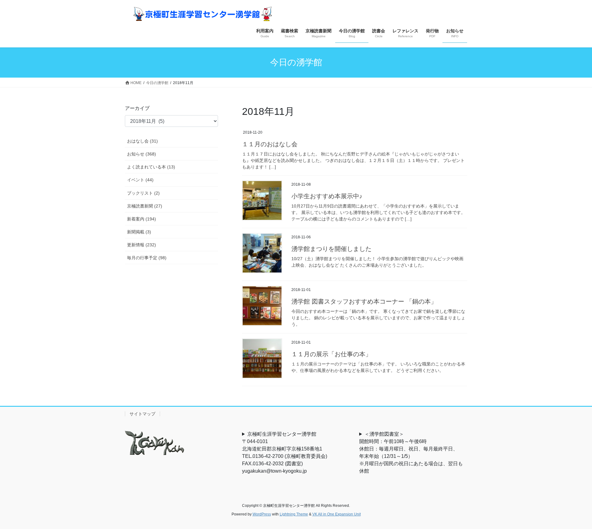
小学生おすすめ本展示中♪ (326, 196)
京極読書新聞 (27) (144, 206)
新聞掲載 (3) (139, 231)
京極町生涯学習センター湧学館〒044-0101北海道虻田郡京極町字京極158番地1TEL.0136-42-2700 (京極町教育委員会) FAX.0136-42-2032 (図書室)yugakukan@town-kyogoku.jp (287, 452)
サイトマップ (142, 413)
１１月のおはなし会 (270, 144)
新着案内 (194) (141, 218)
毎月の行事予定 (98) (146, 257)
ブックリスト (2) (143, 193)
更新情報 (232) (141, 244)
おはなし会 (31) (142, 141)
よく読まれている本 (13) (151, 166)
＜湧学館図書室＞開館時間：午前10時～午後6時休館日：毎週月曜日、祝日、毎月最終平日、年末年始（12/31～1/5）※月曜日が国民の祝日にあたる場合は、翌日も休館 (411, 452)
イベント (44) (140, 179)
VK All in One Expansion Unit (336, 514)
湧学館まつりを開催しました (331, 248)
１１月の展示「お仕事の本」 (331, 354)
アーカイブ (137, 108)
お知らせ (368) (141, 153)
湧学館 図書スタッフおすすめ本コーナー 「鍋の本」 (364, 301)
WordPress (262, 514)
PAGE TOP (573, 507)
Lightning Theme (294, 514)
